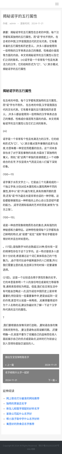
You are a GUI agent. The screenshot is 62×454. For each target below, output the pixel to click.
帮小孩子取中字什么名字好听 (22, 418)
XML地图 (31, 449)
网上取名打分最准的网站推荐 (22, 398)
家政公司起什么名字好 (19, 413)
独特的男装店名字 (16, 403)
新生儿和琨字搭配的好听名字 (22, 408)
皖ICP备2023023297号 (49, 445)
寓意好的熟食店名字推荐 (20, 423)
